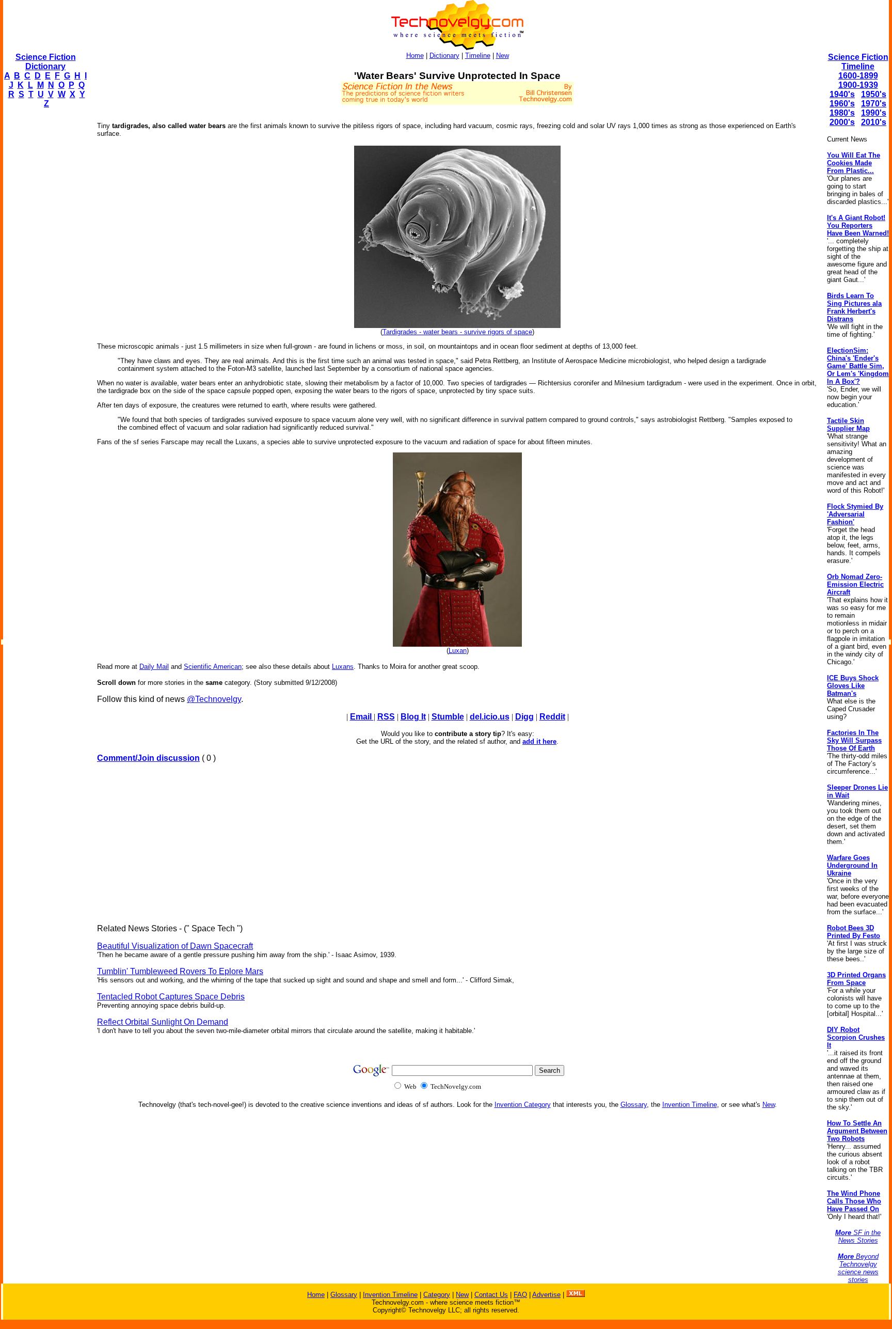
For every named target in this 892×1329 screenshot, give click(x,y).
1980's (842, 112)
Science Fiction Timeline (858, 62)
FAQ (520, 1295)
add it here (539, 741)
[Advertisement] (44, 272)
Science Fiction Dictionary (45, 62)
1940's (842, 94)
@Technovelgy (214, 699)
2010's (873, 122)
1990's (873, 112)
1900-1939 (858, 85)
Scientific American (213, 666)
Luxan (458, 650)
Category (436, 1295)
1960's (842, 103)
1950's (873, 94)
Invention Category (523, 1104)
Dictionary (444, 55)
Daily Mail (154, 666)
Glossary (633, 1104)
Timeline (477, 55)
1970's (873, 103)
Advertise (546, 1295)
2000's (842, 122)
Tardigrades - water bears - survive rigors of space (457, 332)
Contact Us (491, 1295)
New (502, 55)
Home (415, 55)
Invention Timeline (689, 1104)
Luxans (343, 666)
